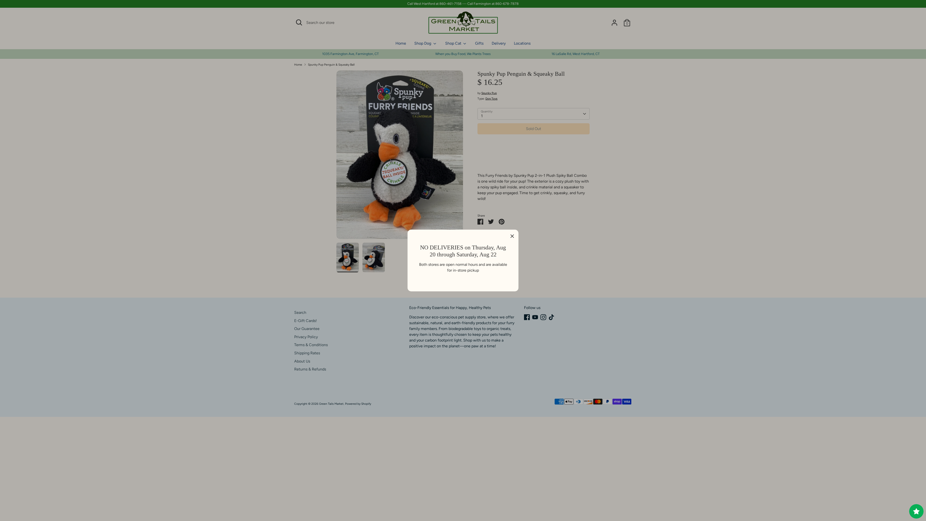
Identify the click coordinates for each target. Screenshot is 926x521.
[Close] (512, 236)
